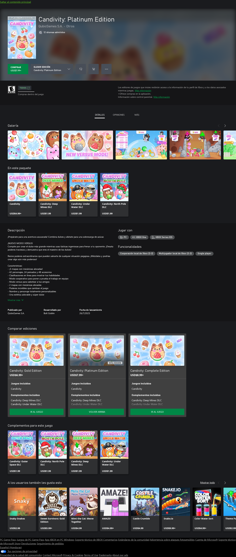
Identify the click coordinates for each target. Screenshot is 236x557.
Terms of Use (91, 555)
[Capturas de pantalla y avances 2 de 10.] (87, 145)
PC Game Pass (8, 539)
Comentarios (110, 539)
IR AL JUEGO (36, 411)
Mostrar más (14, 300)
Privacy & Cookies (73, 555)
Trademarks (105, 555)
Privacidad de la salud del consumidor (21, 555)
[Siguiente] (225, 125)
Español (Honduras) (11, 547)
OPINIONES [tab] (118, 114)
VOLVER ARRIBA (97, 411)
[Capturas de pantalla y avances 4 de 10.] (195, 145)
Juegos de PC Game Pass (30, 539)
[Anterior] (218, 125)
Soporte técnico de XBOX (89, 539)
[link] (22, 195)
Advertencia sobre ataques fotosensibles (172, 539)
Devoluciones (28, 543)
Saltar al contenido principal (15, 2)
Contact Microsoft (52, 555)
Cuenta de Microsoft (206, 539)
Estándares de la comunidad (133, 539)
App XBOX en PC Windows (59, 539)
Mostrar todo (207, 482)
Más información (143, 90)
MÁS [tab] (137, 114)
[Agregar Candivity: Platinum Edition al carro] (93, 69)
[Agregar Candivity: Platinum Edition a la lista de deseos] (81, 69)
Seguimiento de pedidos (50, 543)
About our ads (120, 555)
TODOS (23, 88)
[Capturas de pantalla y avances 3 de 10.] (141, 145)
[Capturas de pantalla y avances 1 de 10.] (33, 145)
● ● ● (106, 69)
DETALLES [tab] (100, 114)
